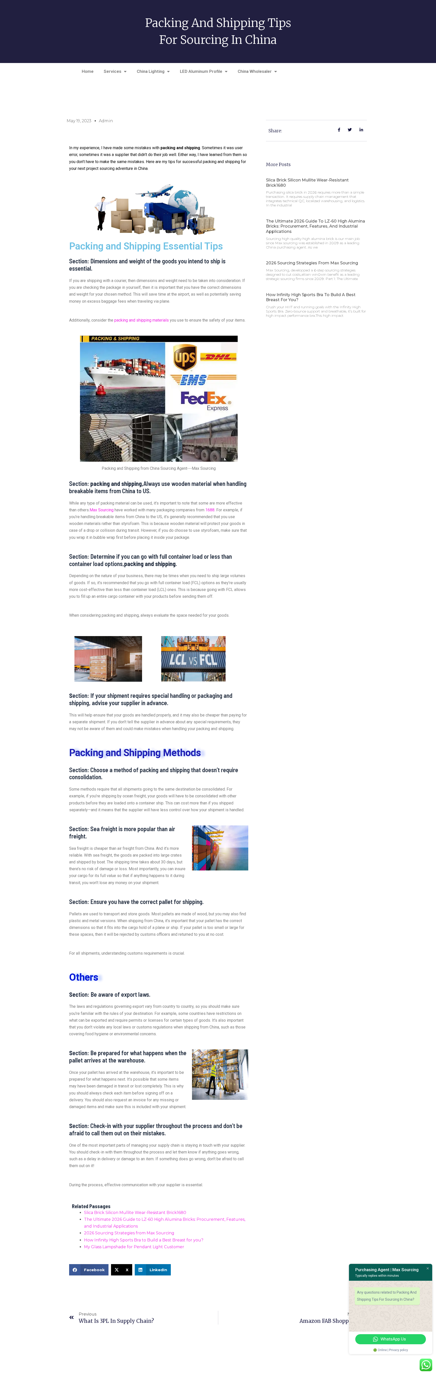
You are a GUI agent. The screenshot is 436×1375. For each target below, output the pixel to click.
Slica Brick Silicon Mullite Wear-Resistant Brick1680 (135, 1212)
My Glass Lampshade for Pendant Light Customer (134, 1246)
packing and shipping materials (141, 320)
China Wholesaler (255, 71)
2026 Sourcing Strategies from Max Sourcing (129, 1233)
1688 (209, 510)
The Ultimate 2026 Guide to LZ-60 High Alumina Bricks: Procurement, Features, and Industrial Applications (315, 226)
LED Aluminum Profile (201, 71)
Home (88, 71)
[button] (88, 1269)
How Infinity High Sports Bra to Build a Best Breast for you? (143, 1240)
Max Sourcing (102, 510)
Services (112, 71)
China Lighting (151, 71)
